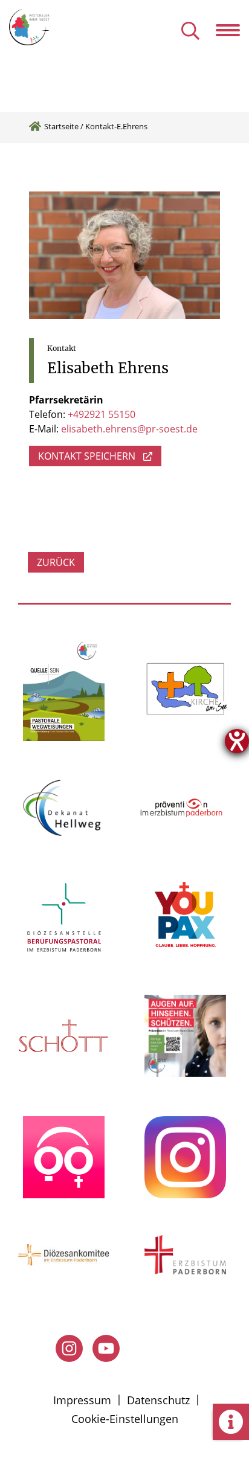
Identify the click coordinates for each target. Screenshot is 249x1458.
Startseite (61, 126)
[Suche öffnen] (190, 31)
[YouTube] (106, 1348)
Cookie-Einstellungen (124, 1418)
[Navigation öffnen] (232, 30)
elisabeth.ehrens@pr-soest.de (129, 428)
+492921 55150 (101, 414)
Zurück (56, 562)
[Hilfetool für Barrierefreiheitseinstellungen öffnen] (237, 741)
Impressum (82, 1400)
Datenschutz (158, 1400)
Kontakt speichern (86, 456)
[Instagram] (69, 1348)
